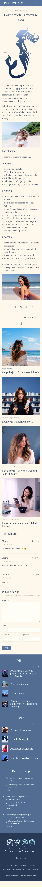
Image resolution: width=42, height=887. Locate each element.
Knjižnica (32, 865)
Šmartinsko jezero (18, 869)
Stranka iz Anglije (19, 739)
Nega (16, 10)
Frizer (16, 865)
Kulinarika (35, 869)
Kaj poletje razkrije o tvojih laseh (20, 372)
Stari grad (6, 869)
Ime (4, 626)
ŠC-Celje (9, 865)
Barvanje (5, 418)
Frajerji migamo (19, 684)
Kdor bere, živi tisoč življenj (24, 758)
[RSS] (17, 858)
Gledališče (24, 865)
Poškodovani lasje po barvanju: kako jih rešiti (19, 472)
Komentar (6, 600)
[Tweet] (15, 307)
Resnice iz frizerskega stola (17, 421)
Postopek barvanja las (21, 748)
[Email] (21, 307)
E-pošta (5, 635)
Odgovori (36, 541)
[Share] (9, 307)
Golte (28, 869)
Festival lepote (17, 693)
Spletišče (25, 635)
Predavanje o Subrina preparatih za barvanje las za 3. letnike (24, 673)
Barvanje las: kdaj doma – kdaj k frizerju (20, 524)
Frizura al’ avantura (20, 730)
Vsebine (9, 369)
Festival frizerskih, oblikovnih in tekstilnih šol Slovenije (24, 703)
